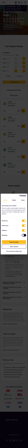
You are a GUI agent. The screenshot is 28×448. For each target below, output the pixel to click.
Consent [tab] (5, 200)
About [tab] (23, 200)
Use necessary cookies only (14, 251)
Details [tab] (14, 200)
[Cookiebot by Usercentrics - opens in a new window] (19, 196)
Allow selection (14, 246)
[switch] (24, 225)
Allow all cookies (14, 242)
